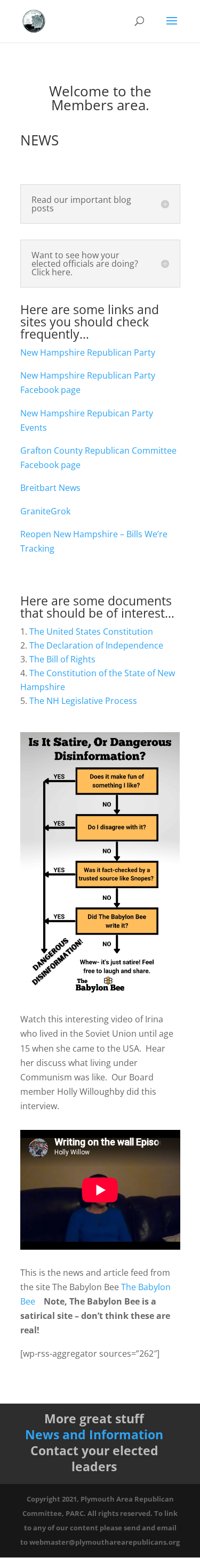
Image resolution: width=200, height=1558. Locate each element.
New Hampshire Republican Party (87, 352)
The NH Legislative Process (83, 701)
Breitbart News (50, 488)
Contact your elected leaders (94, 1458)
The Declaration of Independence (96, 645)
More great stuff (94, 1418)
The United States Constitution (91, 631)
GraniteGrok (45, 511)
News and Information (94, 1434)
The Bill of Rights (62, 659)
